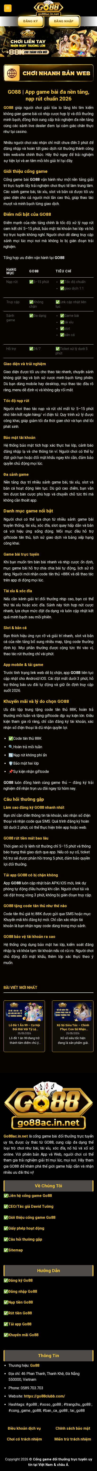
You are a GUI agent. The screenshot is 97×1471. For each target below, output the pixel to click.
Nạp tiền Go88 (20, 1302)
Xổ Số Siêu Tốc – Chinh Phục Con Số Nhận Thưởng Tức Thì (73, 1027)
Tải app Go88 (19, 1324)
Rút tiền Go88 (20, 1313)
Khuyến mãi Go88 (23, 1335)
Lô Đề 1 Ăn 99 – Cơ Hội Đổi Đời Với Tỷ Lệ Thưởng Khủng (24, 1027)
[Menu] (8, 8)
